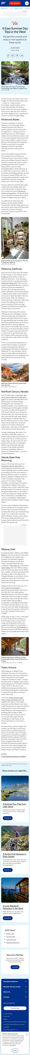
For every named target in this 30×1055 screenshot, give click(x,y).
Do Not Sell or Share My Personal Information (13, 1024)
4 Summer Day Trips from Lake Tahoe (14, 805)
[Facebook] (8, 56)
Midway (4, 555)
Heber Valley (5, 568)
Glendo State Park (15, 466)
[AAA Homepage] (3, 3)
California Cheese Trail (9, 283)
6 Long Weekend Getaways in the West (13, 756)
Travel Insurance (11, 939)
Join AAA (15, 967)
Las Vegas (19, 395)
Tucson (16, 682)
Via (11, 8)
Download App (15, 1008)
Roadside (16, 3)
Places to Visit (18, 8)
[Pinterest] (17, 56)
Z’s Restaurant (21, 627)
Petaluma (4, 277)
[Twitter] (13, 56)
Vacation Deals (10, 937)
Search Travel (10, 934)
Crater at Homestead (12, 588)
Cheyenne (4, 466)
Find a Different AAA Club (10, 1029)
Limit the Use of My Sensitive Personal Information (15, 1021)
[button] (15, 982)
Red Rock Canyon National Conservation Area (14, 397)
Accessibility (6, 1027)
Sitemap (5, 1019)
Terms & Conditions (8, 1013)
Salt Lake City (15, 566)
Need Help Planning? (12, 942)
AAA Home (4, 8)
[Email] (22, 56)
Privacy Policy (6, 1016)
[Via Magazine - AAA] (15, 23)
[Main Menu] (27, 3)
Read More (7, 818)
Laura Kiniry (15, 48)
